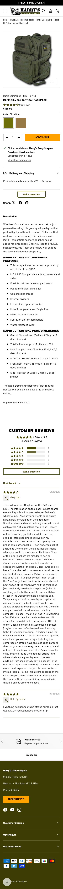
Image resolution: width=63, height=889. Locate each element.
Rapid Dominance (12, 95)
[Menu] (5, 11)
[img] (11, 492)
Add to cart (42, 137)
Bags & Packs (16, 19)
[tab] (10, 216)
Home (6, 19)
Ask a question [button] (31, 194)
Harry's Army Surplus (18, 881)
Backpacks (29, 19)
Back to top (31, 755)
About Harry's (16, 799)
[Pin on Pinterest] (27, 203)
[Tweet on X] (14, 203)
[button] (57, 11)
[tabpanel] (31, 300)
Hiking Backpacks (44, 19)
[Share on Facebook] (20, 203)
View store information (19, 160)
